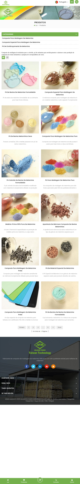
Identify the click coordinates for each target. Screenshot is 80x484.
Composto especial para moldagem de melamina (21, 42)
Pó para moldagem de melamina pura (59, 180)
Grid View (3, 57)
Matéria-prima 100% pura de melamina (20, 224)
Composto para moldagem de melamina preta (20, 269)
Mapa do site (39, 401)
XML (46, 401)
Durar (59, 327)
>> (53, 327)
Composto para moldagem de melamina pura (59, 136)
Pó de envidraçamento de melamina (16, 46)
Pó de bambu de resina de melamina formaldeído (59, 313)
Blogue (51, 401)
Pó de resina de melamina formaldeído (20, 92)
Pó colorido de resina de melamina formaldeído (20, 181)
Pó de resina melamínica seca (20, 136)
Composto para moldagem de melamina (17, 38)
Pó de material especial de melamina (60, 268)
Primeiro (21, 327)
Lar (37, 25)
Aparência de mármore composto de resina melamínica (60, 225)
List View (7, 57)
